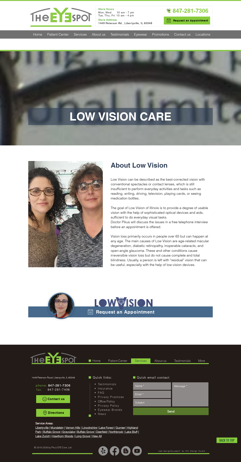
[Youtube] (137, 451)
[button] (58, 34)
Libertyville (42, 427)
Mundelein (57, 427)
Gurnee (120, 427)
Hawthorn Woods (62, 436)
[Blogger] (125, 451)
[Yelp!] (103, 451)
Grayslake (68, 432)
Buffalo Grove (51, 432)
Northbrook (116, 432)
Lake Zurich (42, 436)
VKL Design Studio (195, 451)
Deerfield (101, 432)
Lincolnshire (89, 427)
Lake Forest (106, 427)
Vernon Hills (73, 427)
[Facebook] (114, 451)
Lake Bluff (131, 432)
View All (97, 436)
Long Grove (82, 436)
